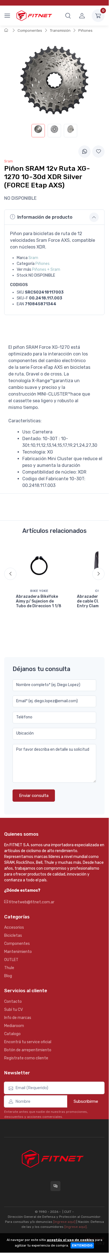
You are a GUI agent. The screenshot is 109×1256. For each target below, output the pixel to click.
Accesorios (14, 927)
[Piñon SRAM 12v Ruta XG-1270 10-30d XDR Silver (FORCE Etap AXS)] (38, 130)
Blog (8, 976)
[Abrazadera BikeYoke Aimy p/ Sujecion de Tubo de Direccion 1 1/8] (39, 565)
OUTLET (11, 959)
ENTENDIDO (82, 1245)
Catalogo (12, 1033)
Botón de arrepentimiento (27, 1050)
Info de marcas (17, 1017)
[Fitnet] (34, 15)
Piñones (85, 30)
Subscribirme (86, 1101)
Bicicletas (13, 935)
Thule (9, 967)
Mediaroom (14, 1025)
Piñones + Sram (46, 269)
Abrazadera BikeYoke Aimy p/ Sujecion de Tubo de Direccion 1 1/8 (38, 601)
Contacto (13, 1001)
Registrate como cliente (26, 1058)
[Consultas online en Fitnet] (55, 1186)
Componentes (30, 30)
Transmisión (60, 30)
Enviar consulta (34, 795)
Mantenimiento (18, 951)
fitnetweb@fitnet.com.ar (31, 902)
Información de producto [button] (44, 217)
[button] (68, 15)
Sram (33, 257)
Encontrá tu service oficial (27, 1042)
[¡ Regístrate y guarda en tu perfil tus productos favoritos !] (98, 151)
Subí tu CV (13, 1009)
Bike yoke (39, 591)
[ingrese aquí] (64, 1222)
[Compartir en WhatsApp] (84, 151)
